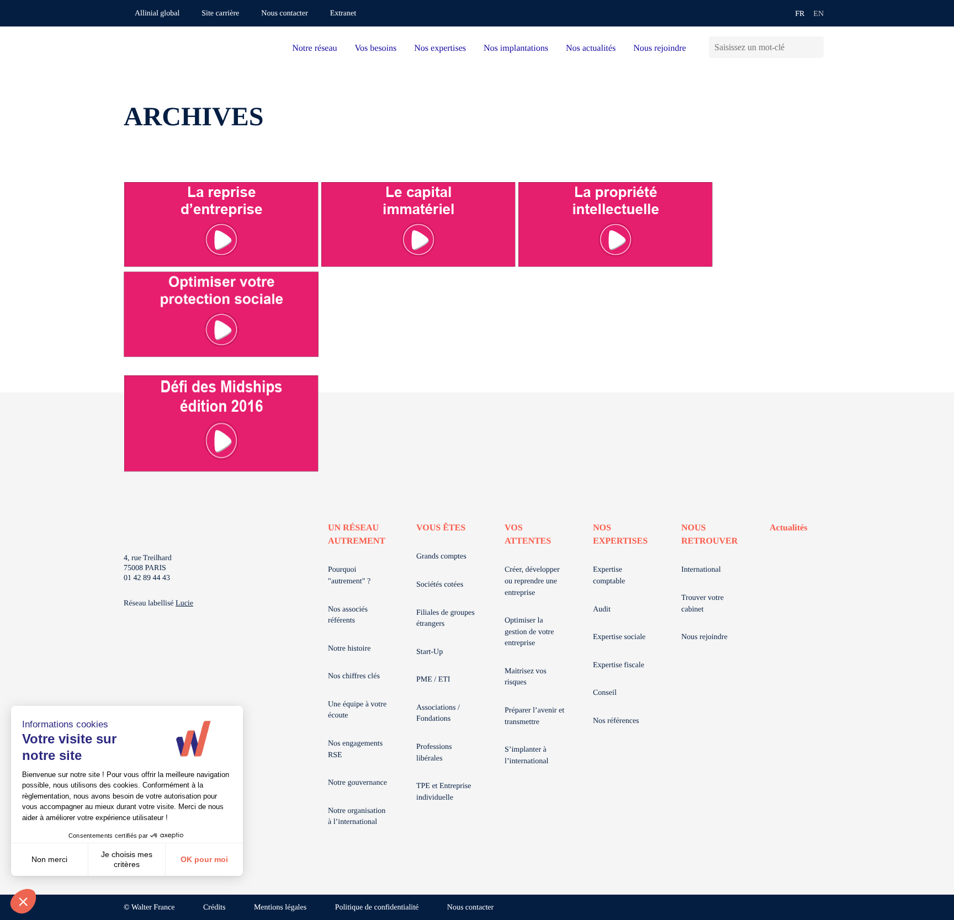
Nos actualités (591, 48)
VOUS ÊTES (440, 528)
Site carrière (220, 13)
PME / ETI (433, 680)
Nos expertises (440, 48)
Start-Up (429, 652)
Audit (602, 609)
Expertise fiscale (618, 665)
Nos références (616, 721)
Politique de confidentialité (377, 907)
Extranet (343, 13)
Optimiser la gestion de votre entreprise (529, 631)
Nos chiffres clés (354, 676)
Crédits (214, 907)
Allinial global (157, 13)
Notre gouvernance (357, 783)
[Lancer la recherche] (815, 47)
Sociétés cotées (439, 585)
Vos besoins (376, 48)
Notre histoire (349, 649)
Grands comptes (441, 556)
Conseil (605, 693)
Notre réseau (314, 48)
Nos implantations (516, 48)
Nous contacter (284, 13)
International (701, 570)
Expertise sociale (619, 637)
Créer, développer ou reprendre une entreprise (532, 581)
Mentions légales (280, 907)
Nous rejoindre (659, 48)
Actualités (788, 528)
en (818, 14)
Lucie (184, 603)
